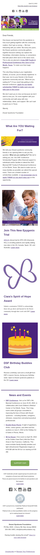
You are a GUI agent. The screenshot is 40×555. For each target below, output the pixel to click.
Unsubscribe (9, 551)
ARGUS (6, 240)
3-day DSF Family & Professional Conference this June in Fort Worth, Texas (19, 62)
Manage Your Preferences (25, 551)
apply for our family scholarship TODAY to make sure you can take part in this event (18, 87)
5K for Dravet (11, 437)
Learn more (20, 484)
